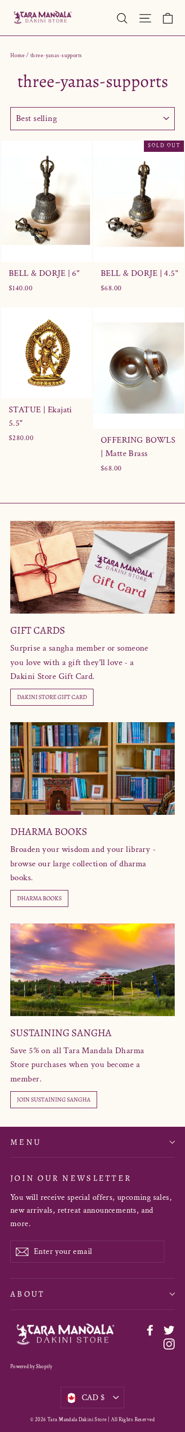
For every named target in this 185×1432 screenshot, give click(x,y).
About (27, 1294)
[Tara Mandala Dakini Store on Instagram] (169, 1343)
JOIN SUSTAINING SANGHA (53, 1099)
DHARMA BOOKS (39, 898)
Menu (25, 1142)
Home (17, 55)
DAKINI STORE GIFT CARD (52, 697)
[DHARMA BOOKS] (92, 768)
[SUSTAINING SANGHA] (92, 969)
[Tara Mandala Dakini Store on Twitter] (169, 1329)
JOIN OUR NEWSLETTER (71, 1177)
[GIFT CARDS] (92, 567)
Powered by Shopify (31, 1367)
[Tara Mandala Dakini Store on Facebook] (150, 1329)
